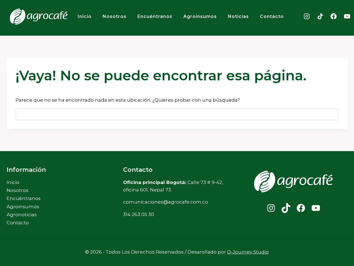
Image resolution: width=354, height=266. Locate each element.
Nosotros (114, 16)
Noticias (238, 16)
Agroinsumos (200, 16)
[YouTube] (347, 16)
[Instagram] (307, 16)
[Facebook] (333, 16)
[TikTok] (320, 16)
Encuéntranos (154, 16)
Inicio (85, 16)
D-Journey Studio (248, 252)
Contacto (272, 16)
